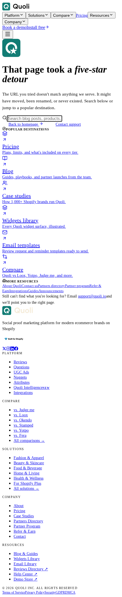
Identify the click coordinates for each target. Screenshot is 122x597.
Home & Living (26, 473)
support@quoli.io (92, 296)
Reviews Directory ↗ (31, 569)
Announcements (51, 291)
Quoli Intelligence (32, 387)
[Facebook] (16, 349)
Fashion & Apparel (29, 458)
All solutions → (26, 488)
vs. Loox (21, 415)
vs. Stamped (23, 425)
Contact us (30, 286)
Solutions (36, 15)
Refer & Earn (24, 531)
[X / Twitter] (4, 349)
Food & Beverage (28, 468)
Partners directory (51, 286)
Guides (33, 291)
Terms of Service (13, 592)
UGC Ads (21, 372)
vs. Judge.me (24, 410)
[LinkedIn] (12, 349)
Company (13, 22)
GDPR (60, 592)
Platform (12, 15)
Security (50, 592)
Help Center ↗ (25, 574)
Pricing (82, 15)
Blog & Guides (26, 554)
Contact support (68, 124)
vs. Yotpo (21, 430)
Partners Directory (28, 521)
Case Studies (24, 516)
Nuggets (20, 377)
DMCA (70, 592)
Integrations (18, 291)
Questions (21, 367)
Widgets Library (27, 559)
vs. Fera (20, 435)
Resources (99, 15)
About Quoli (12, 286)
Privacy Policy (35, 592)
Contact (20, 536)
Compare (61, 15)
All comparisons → (29, 440)
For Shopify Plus (27, 483)
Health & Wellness (28, 478)
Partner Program (27, 526)
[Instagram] (8, 349)
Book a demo (14, 27)
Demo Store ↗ (25, 579)
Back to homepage (24, 124)
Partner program (77, 286)
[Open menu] (7, 34)
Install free (35, 27)
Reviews (20, 362)
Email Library (25, 564)
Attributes (22, 382)
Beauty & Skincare (29, 463)
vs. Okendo (23, 420)
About (19, 506)
